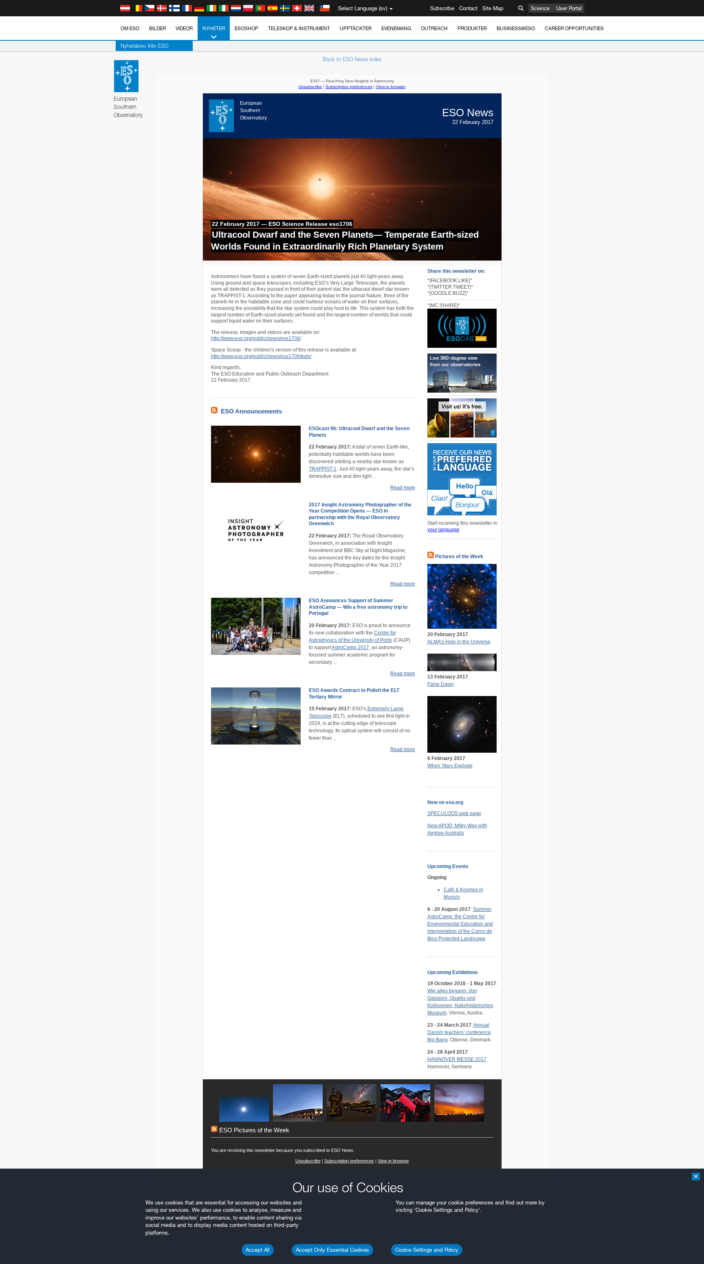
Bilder (157, 28)
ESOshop (246, 28)
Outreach (434, 28)
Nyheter (213, 28)
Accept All (258, 1249)
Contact (468, 8)
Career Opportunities (574, 28)
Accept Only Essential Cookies (332, 1249)
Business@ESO (516, 28)
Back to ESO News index (352, 59)
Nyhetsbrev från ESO (145, 45)
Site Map (493, 8)
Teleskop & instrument (299, 28)
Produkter (472, 28)
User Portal (569, 8)
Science (540, 8)
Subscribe (442, 8)
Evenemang (396, 28)
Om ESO (130, 28)
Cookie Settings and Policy (426, 1249)
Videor (184, 28)
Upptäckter (356, 28)
